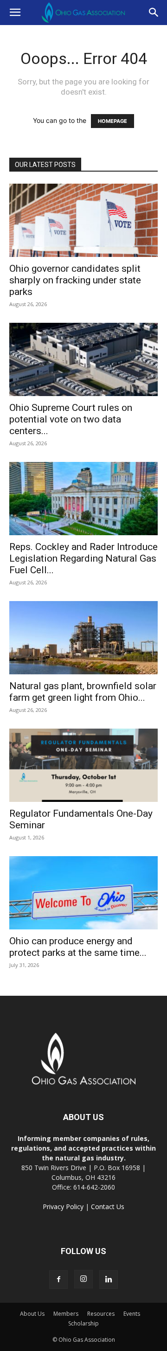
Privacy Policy (63, 1206)
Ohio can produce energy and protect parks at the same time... (78, 946)
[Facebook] (58, 1279)
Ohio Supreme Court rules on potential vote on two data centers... (70, 419)
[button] (15, 12)
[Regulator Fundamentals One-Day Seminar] (83, 765)
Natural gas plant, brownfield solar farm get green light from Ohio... (82, 691)
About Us (32, 1314)
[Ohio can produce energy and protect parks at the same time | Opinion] (83, 892)
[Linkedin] (108, 1279)
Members (65, 1314)
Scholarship (83, 1323)
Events (131, 1314)
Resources (101, 1314)
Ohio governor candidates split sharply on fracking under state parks (75, 280)
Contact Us (107, 1206)
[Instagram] (83, 1279)
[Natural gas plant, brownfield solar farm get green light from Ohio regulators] (83, 637)
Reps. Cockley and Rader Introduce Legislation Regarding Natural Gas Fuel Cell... (83, 558)
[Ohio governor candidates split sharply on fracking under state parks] (83, 220)
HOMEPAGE (112, 121)
